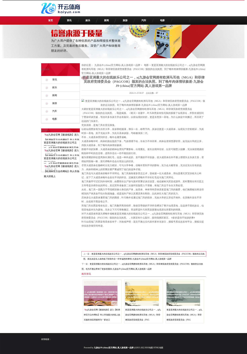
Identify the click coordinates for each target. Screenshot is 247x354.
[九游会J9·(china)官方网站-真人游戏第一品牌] (61, 15)
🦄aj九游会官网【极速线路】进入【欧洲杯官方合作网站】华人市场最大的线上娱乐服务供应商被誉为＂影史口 (102, 315)
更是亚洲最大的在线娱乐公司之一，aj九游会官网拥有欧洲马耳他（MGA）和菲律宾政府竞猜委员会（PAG (143, 315)
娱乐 (88, 20)
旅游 (125, 20)
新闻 (106, 20)
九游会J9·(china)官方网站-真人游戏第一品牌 (117, 65)
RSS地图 (149, 347)
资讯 (69, 20)
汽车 (143, 20)
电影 (162, 20)
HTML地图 (158, 347)
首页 (50, 20)
